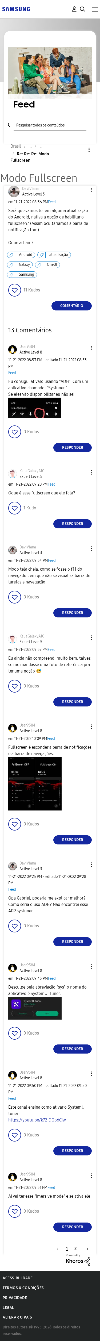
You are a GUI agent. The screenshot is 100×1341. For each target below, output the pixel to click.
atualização (58, 254)
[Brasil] (16, 8)
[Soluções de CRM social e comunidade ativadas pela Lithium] (78, 1259)
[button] (82, 190)
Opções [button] (80, 150)
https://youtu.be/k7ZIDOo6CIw (37, 1120)
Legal (8, 1307)
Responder (72, 447)
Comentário (71, 305)
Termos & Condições (23, 1288)
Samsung (26, 274)
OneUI (52, 264)
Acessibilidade (18, 1278)
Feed (52, 202)
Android (25, 254)
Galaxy (24, 264)
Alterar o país (17, 1317)
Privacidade (15, 1298)
